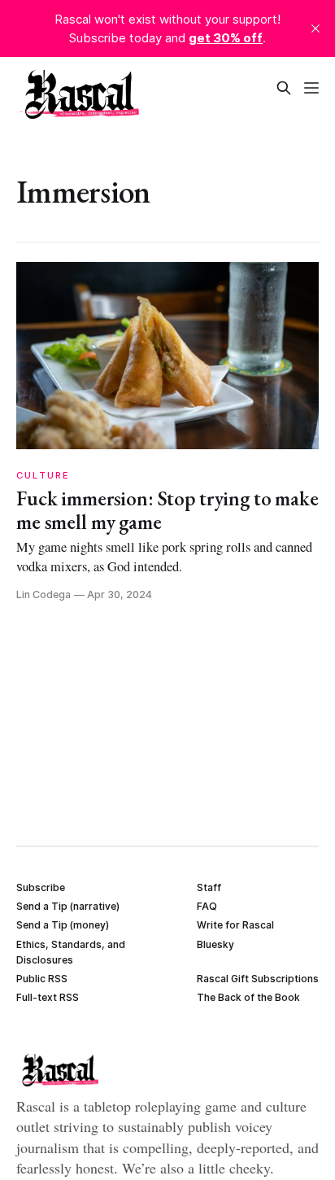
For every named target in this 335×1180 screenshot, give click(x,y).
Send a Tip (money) (62, 925)
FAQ (207, 906)
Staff (209, 887)
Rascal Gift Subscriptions (258, 978)
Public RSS (41, 978)
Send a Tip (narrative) (68, 906)
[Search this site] (284, 88)
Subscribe (40, 887)
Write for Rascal (235, 925)
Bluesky (215, 944)
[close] (315, 28)
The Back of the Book (248, 997)
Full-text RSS (47, 997)
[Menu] (311, 88)
